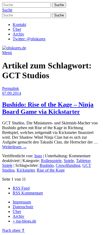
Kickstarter (26, 170)
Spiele (69, 160)
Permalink (10, 88)
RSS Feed (21, 188)
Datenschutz (23, 206)
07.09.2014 (11, 93)
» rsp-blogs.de (24, 221)
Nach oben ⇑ (13, 230)
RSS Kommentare (28, 193)
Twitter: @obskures (29, 39)
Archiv (18, 34)
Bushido (47, 165)
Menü (7, 52)
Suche (7, 10)
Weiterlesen (14, 147)
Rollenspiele (51, 160)
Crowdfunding (68, 165)
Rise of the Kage (51, 170)
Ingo (38, 156)
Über (17, 29)
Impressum (22, 202)
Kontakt (19, 24)
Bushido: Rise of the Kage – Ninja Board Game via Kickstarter (47, 108)
